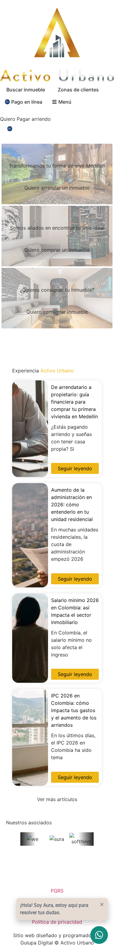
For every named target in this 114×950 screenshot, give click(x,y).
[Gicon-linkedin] (85, 873)
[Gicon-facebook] (47, 873)
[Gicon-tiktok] (66, 873)
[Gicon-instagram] (28, 873)
